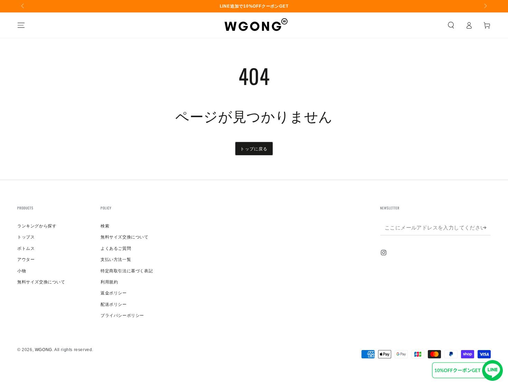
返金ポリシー (114, 293)
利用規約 (109, 282)
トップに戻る (253, 148)
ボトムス (26, 248)
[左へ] (23, 6)
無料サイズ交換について (41, 282)
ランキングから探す (36, 226)
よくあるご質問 (116, 248)
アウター (26, 259)
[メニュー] (21, 25)
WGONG (43, 349)
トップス (26, 237)
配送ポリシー (114, 304)
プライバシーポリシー (122, 315)
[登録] (487, 227)
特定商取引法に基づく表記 (127, 271)
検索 (105, 226)
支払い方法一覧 (116, 259)
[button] (451, 25)
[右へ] (485, 6)
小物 (21, 271)
